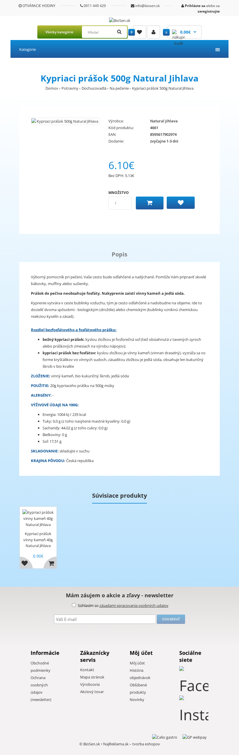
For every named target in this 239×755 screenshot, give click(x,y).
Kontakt (87, 669)
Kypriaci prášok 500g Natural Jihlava (163, 88)
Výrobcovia (90, 684)
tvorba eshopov (146, 744)
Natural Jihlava (164, 121)
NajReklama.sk (116, 744)
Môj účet (137, 663)
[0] (139, 32)
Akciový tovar (92, 691)
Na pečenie (119, 88)
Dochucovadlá (94, 88)
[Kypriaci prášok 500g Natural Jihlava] (65, 121)
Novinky (137, 699)
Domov (51, 88)
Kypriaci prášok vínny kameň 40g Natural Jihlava (38, 540)
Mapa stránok (92, 677)
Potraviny (69, 88)
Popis (119, 254)
